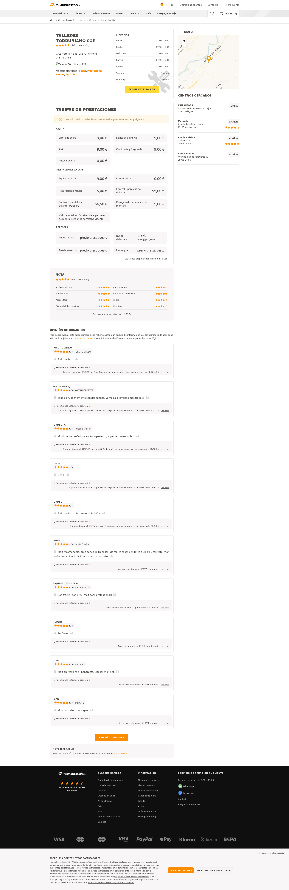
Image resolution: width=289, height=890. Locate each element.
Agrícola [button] (70, 74)
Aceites (119, 13)
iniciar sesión (120, 753)
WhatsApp (188, 785)
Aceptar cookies (181, 870)
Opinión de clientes (191, 4)
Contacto (213, 4)
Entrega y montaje (166, 13)
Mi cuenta (233, 4)
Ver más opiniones (111, 737)
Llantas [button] (79, 13)
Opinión (102, 790)
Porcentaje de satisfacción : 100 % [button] (112, 314)
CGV (100, 806)
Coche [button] (82, 70)
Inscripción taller (106, 795)
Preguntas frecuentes (189, 804)
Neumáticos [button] (59, 13)
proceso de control (83, 338)
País (100, 811)
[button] (72, 45)
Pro (172, 4)
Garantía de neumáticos (110, 779)
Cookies (102, 821)
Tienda (133, 13)
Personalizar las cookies (214, 870)
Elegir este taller (142, 89)
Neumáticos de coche (149, 779)
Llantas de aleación (148, 790)
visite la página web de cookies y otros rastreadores (111, 882)
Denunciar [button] (165, 372)
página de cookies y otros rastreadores (131, 876)
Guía (148, 13)
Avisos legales (105, 800)
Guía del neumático (108, 785)
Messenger (189, 792)
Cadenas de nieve (101, 13)
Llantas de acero (146, 785)
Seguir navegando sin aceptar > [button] (272, 853)
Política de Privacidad (109, 816)
